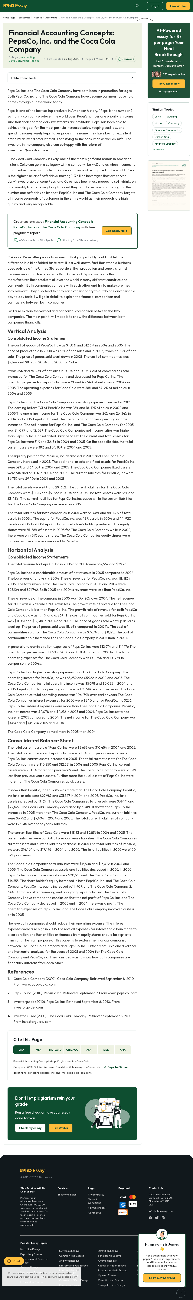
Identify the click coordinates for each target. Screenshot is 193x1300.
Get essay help (42, 676)
